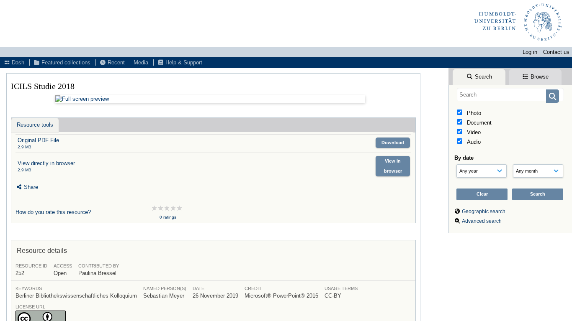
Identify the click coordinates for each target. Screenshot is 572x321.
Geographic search (483, 211)
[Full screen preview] (210, 99)
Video (473, 132)
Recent (115, 62)
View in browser (393, 165)
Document (478, 123)
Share (30, 187)
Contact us (556, 52)
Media (141, 62)
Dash (17, 62)
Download (392, 142)
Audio (473, 142)
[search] (510, 94)
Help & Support (183, 62)
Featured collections (65, 62)
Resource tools (35, 125)
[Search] (552, 96)
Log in (530, 52)
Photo (473, 113)
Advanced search (482, 221)
